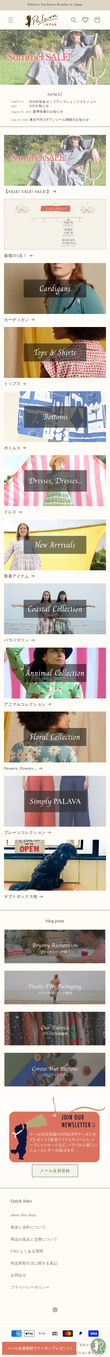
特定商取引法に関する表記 (34, 1263)
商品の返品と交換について (34, 1239)
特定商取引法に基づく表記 (84, 1352)
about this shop (23, 1215)
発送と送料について (28, 1227)
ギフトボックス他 (20, 896)
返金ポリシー (89, 1344)
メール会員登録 (55, 1171)
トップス (12, 384)
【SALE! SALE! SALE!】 (27, 191)
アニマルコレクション (25, 704)
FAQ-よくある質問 (27, 1251)
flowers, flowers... (20, 768)
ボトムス (12, 448)
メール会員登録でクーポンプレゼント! (39, 1348)
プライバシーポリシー (30, 1287)
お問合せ (18, 1275)
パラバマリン (16, 640)
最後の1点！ (15, 255)
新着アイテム (16, 576)
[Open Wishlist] (85, 20)
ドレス (10, 512)
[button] (11, 20)
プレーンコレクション (25, 832)
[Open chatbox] (98, 1345)
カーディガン (16, 320)
